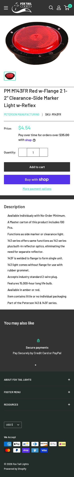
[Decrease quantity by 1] (23, 152)
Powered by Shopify (15, 468)
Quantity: (10, 152)
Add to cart (37, 167)
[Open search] (51, 8)
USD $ (9, 424)
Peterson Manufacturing (21, 114)
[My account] (59, 8)
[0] (66, 7)
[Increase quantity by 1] (43, 152)
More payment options (37, 188)
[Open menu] (6, 7)
